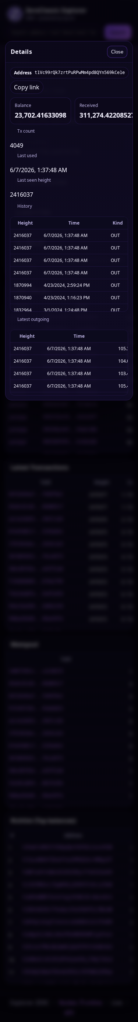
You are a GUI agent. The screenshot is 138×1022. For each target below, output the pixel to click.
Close (117, 52)
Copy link (26, 87)
